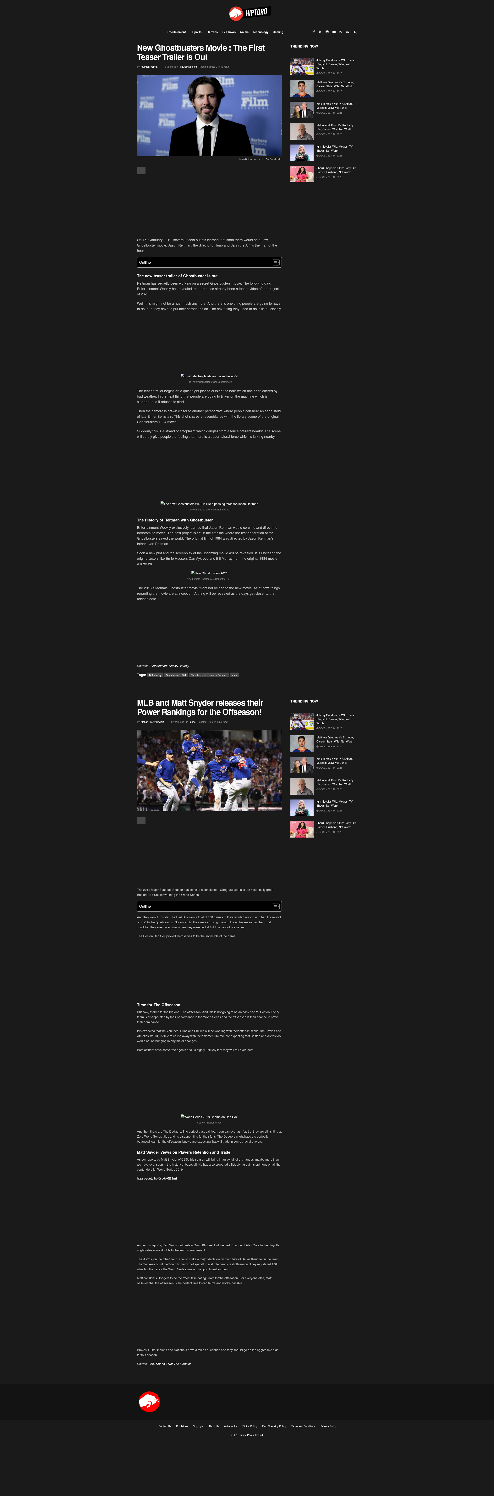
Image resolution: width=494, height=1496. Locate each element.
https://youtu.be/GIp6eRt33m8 (157, 1178)
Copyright (198, 1426)
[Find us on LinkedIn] (347, 32)
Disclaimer (182, 1426)
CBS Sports (157, 1364)
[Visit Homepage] (247, 13)
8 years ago (171, 66)
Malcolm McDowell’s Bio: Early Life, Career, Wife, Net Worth (335, 127)
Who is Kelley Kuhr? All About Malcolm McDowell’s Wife (334, 106)
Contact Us (165, 1426)
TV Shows (229, 32)
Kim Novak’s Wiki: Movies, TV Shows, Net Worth (334, 148)
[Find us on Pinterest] (340, 32)
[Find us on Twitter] (320, 32)
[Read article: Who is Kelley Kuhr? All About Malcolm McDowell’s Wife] (302, 110)
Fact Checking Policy (274, 1426)
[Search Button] (355, 32)
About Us (214, 1426)
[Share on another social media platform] (141, 170)
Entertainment (176, 32)
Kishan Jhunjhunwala (152, 722)
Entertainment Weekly (163, 665)
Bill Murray (155, 675)
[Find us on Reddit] (327, 32)
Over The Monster (178, 1364)
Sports (196, 32)
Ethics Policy (249, 1426)
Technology (260, 32)
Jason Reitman (218, 675)
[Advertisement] (209, 206)
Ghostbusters (198, 675)
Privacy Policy (329, 1426)
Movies (213, 32)
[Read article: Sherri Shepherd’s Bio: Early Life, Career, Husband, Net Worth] (302, 174)
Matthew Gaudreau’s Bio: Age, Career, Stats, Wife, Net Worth (335, 84)
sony (234, 675)
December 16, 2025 (330, 73)
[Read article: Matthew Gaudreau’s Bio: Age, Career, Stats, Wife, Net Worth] (302, 88)
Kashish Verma (148, 66)
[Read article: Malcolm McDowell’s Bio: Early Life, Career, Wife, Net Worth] (302, 131)
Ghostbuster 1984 (176, 675)
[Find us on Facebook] (314, 32)
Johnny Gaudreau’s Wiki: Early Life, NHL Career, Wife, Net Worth (335, 64)
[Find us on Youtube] (334, 32)
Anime (244, 32)
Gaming (278, 32)
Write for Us (230, 1426)
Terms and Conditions (303, 1426)
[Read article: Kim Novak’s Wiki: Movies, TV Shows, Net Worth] (302, 153)
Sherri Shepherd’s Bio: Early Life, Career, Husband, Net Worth (336, 170)
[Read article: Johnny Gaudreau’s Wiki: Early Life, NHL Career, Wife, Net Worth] (302, 66)
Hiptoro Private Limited (251, 1434)
